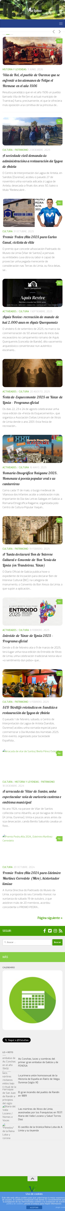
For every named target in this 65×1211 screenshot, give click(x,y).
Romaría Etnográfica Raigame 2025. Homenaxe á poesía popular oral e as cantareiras (30, 477)
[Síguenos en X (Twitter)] (50, 929)
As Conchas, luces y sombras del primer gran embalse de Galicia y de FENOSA (38, 1061)
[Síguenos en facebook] (44, 929)
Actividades (9, 69)
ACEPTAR (34, 1208)
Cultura (24, 69)
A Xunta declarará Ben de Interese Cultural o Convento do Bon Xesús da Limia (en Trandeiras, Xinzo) (29, 558)
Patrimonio (21, 148)
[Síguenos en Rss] (60, 929)
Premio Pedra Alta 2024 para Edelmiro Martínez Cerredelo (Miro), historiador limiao (31, 877)
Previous (53, 31)
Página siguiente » (50, 917)
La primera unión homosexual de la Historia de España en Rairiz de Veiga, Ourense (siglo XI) (39, 1078)
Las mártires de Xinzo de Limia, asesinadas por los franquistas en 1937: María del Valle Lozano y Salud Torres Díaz (40, 1113)
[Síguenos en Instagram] (55, 929)
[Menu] (61, 23)
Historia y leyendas (27, 780)
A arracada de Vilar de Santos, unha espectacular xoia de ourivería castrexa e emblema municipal (31, 795)
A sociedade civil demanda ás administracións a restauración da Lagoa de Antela (32, 159)
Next (59, 31)
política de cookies (14, 1204)
